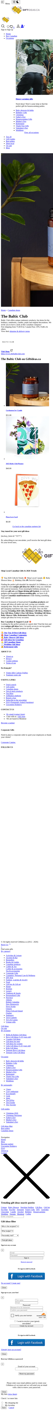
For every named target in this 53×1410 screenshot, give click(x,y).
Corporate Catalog (8, 742)
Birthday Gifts (21, 112)
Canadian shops (12, 689)
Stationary (10, 1015)
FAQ (3, 1148)
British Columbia (12, 1002)
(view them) (12, 1394)
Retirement (20, 124)
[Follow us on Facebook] (26, 886)
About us (9, 656)
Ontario (9, 1009)
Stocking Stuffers (27, 1207)
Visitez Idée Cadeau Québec (17, 673)
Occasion (4, 1057)
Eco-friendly (11, 1094)
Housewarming (39, 1212)
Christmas (20, 115)
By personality (6, 1085)
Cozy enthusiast (12, 1091)
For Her (12, 1210)
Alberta (9, 1000)
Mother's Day (21, 121)
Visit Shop (5, 351)
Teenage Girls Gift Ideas (15, 1053)
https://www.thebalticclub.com (13, 354)
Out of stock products (14, 691)
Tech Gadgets (11, 1018)
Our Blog (9, 693)
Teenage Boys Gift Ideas (15, 1050)
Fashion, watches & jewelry (17, 980)
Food (8, 982)
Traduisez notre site (13, 675)
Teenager (20, 1210)
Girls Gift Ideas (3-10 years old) (18, 1046)
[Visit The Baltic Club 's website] (8, 348)
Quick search (11, 685)
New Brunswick (12, 1004)
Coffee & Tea (11, 967)
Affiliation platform (13, 696)
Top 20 (8, 137)
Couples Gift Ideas (13, 1039)
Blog (8, 148)
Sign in (26, 1258)
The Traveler (11, 1105)
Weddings (20, 130)
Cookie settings (12, 661)
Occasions (10, 38)
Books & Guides (12, 962)
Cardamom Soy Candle (14, 410)
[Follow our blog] (26, 937)
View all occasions (31, 132)
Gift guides (10, 687)
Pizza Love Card (12, 517)
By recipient (5, 1031)
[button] (20, 27)
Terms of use (11, 663)
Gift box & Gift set (13, 984)
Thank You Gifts (22, 126)
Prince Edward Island (14, 1011)
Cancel (11, 1408)
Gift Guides (10, 139)
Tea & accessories (13, 971)
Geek (8, 1096)
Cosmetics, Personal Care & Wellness (20, 975)
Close (4, 1288)
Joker (8, 1098)
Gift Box (38, 1207)
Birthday (28, 1212)
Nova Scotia (11, 1006)
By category (5, 951)
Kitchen (9, 989)
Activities (45, 1210)
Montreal (20, 1214)
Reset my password (26, 1262)
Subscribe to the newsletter (16, 700)
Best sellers (10, 141)
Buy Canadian (11, 36)
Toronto (12, 1214)
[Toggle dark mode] (16, 2)
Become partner (7, 1144)
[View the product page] (27, 406)
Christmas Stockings (14, 1115)
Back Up (5, 945)
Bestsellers (10, 960)
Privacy (9, 659)
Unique (4, 1207)
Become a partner (8, 723)
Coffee (28, 1214)
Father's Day (21, 117)
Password (26, 1305)
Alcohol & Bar (12, 958)
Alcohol (20, 1212)
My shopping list (11, 1403)
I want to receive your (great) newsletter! (27, 1322)
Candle (13, 1212)
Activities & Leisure (14, 955)
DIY (38, 1210)
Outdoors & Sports (13, 993)
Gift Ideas (5, 1026)
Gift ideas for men (13, 1041)
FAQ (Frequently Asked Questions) (20, 702)
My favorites (10, 1405)
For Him (4, 1210)
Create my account (26, 1326)
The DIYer (10, 1100)
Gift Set (47, 1207)
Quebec (9, 1013)
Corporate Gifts (12, 973)
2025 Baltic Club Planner (15, 464)
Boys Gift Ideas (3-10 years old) (18, 1037)
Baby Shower (13, 1207)
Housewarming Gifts (24, 119)
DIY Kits (9, 978)
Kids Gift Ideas (12, 1048)
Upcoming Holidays (14, 705)
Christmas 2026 (12, 1113)
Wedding (4, 1214)
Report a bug (11, 698)
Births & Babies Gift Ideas (16, 1035)
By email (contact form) (15, 714)
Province (9, 998)
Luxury (9, 991)
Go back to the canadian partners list (26, 526)
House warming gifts (24, 99)
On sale (9, 146)
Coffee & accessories (14, 969)
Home (8, 34)
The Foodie (10, 1103)
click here (21, 716)
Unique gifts (11, 1022)
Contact (4, 1153)
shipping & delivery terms (20, 331)
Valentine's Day (22, 128)
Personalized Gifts (13, 995)
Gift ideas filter (7, 1126)
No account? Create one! (10, 1283)
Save (4, 1408)
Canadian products (13, 964)
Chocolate (5, 1212)
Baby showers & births (25, 110)
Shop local (10, 143)
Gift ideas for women (14, 1044)
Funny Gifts (30, 1210)
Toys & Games (12, 1020)
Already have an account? (11, 1350)
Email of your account (26, 1366)
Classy (8, 1089)
